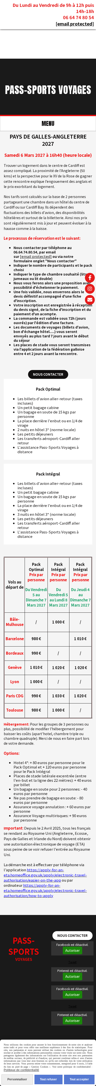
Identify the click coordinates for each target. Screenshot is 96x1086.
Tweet (72, 962)
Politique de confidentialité (21, 1070)
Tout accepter (79, 1079)
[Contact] (90, 300)
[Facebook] (90, 278)
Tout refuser (48, 1079)
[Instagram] (90, 289)
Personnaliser (17, 1079)
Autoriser (72, 950)
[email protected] (75, 23)
